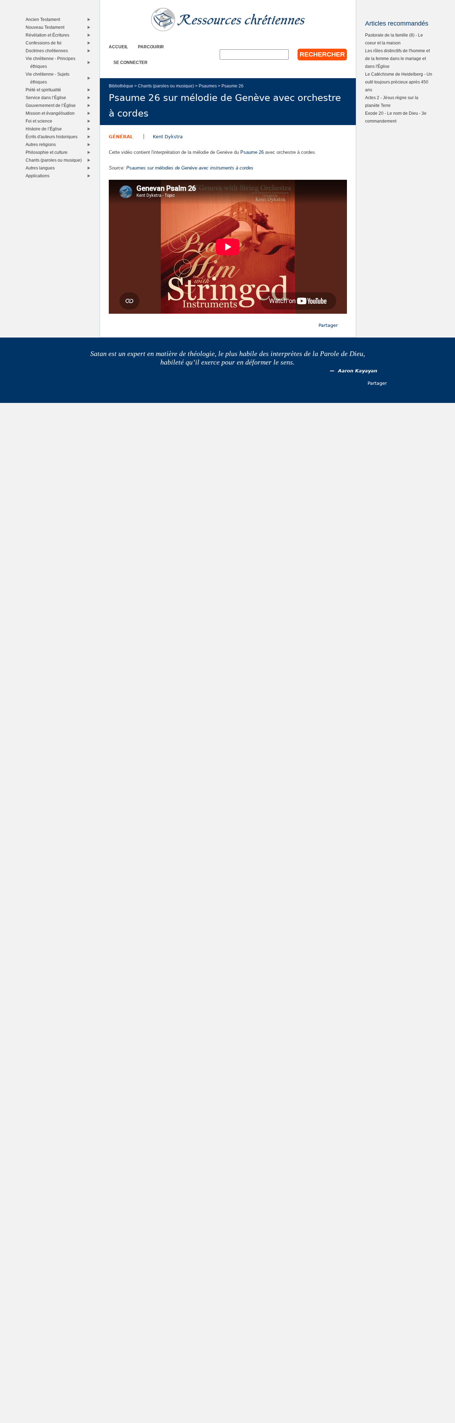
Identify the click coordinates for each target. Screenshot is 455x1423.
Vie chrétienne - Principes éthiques (52, 62)
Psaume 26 (232, 85)
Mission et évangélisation (51, 113)
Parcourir (151, 46)
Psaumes (208, 85)
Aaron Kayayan (357, 370)
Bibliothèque (121, 85)
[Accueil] (228, 19)
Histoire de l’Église (45, 128)
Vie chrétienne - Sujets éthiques (49, 78)
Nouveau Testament (46, 27)
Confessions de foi (45, 43)
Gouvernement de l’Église (52, 105)
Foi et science (40, 121)
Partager (328, 325)
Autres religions (42, 144)
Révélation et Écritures (49, 35)
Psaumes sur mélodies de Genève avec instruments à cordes (189, 168)
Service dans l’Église (47, 97)
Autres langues (41, 168)
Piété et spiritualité (44, 89)
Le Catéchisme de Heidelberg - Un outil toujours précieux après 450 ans (398, 82)
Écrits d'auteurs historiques (53, 136)
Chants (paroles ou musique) (166, 85)
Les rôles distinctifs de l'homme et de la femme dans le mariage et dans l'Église (397, 58)
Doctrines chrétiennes (48, 50)
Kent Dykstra (168, 136)
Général (121, 136)
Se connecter (130, 62)
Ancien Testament (44, 19)
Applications (39, 175)
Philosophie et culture (48, 152)
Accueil (118, 46)
